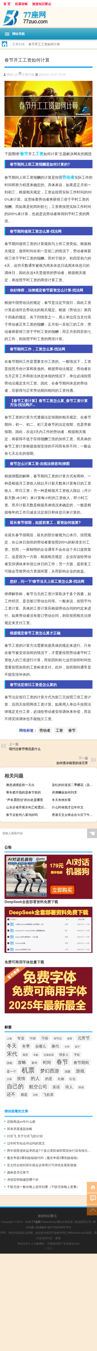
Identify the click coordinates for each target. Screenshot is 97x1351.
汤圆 (67, 1071)
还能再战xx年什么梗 (21, 1121)
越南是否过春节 (18, 1172)
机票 (28, 1069)
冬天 (12, 1045)
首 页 (7, 3)
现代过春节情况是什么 (25, 748)
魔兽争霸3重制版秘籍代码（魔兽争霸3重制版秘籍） (43, 1157)
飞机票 (48, 1094)
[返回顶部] (92, 1209)
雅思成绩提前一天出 (20, 784)
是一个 (11, 1071)
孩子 (77, 1046)
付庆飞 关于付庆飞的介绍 (25, 1136)
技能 (9, 1063)
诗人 (69, 1086)
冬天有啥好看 (61, 799)
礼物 (61, 1078)
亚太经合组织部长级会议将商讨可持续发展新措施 (41, 1165)
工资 (39, 153)
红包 (72, 1079)
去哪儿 (40, 1046)
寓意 (25, 1055)
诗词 (81, 1087)
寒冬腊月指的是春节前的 (23, 792)
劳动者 (68, 177)
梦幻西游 (49, 1070)
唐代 (55, 1046)
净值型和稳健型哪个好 (23, 1179)
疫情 (21, 1078)
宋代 (12, 1053)
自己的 (15, 1086)
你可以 (58, 1038)
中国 (33, 1038)
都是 (24, 1094)
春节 (24, 153)
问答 (35, 1094)
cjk (16, 74)
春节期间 (81, 1062)
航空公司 (38, 1086)
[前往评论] (92, 1198)
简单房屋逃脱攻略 (19, 1128)
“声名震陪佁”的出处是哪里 (24, 799)
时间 (47, 1062)
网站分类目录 (65, 1222)
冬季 (26, 1046)
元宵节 (84, 1038)
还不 (11, 1094)
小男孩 (48, 1248)
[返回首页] (92, 1187)
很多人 (64, 1054)
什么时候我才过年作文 (67, 807)
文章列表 (18, 44)
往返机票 (49, 1054)
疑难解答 (41, 1227)
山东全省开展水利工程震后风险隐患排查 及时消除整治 (28, 807)
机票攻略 (21, 3)
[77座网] (48, 17)
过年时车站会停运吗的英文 (26, 1143)
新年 (34, 1062)
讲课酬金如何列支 (64, 792)
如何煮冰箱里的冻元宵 (72, 762)
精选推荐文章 (83, 1222)
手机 (77, 1054)
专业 (20, 1038)
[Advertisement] (48, 1302)
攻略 (22, 1062)
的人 (35, 1078)
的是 (48, 1078)
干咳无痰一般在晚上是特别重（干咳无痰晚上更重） (43, 1186)
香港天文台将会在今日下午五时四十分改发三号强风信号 (74, 814)
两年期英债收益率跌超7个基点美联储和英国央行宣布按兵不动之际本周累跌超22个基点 (49, 1150)
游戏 (80, 1070)
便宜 (69, 1038)
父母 (9, 1079)
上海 (9, 1038)
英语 (56, 1086)
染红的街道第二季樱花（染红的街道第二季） (74, 784)
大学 (67, 1046)
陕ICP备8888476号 (59, 1227)
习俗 (44, 1038)
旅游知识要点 (41, 3)
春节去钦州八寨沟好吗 (22, 814)
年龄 (35, 1054)
